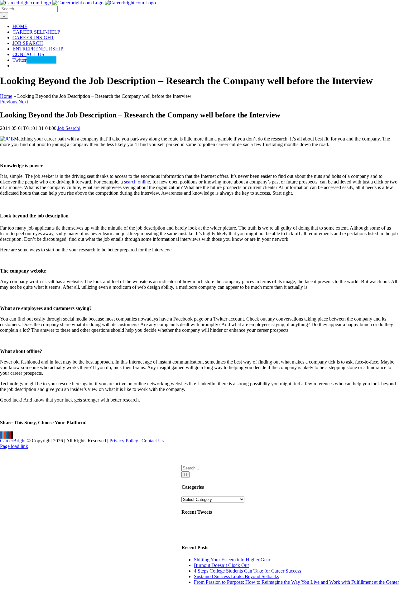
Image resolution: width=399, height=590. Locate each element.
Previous (8, 101)
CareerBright (13, 440)
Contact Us (153, 440)
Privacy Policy (124, 440)
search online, (137, 181)
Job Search (68, 128)
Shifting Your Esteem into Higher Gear (233, 559)
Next (23, 101)
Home (6, 96)
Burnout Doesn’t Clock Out (221, 565)
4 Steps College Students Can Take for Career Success (247, 570)
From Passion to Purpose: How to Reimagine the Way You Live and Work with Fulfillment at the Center (296, 582)
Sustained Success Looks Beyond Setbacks (236, 576)
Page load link (14, 446)
